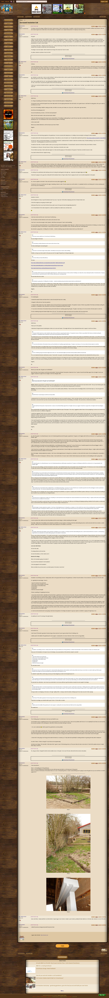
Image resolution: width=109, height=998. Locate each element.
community (8, 53)
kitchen (8, 43)
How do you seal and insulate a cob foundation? (49, 975)
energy (8, 36)
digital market (8, 92)
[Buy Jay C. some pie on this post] (96, 62)
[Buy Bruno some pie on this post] (96, 26)
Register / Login (104, 1)
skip (8, 76)
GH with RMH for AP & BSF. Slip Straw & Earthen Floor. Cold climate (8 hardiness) (57, 963)
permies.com (8, 96)
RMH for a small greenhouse (43, 965)
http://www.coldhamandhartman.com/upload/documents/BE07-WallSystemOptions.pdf (48, 262)
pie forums (8, 99)
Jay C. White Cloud (22, 61)
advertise (38, 996)
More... (62, 990)
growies (8, 23)
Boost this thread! (62, 957)
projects (8, 89)
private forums (8, 102)
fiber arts (8, 59)
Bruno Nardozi (22, 25)
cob (24, 20)
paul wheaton (69, 996)
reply (62, 946)
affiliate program (44, 996)
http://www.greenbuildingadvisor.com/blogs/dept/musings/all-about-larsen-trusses (47, 265)
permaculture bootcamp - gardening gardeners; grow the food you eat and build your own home (62, 985)
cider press (8, 86)
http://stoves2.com (44, 935)
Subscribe (7, 1)
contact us (34, 996)
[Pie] (11, 1)
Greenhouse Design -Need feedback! (45, 968)
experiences (8, 79)
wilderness (8, 56)
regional (8, 69)
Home (2, 1)
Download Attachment (69, 58)
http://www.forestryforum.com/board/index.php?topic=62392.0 (43, 268)
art (8, 63)
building (8, 30)
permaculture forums (8, 20)
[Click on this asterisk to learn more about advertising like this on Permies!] (84, 13)
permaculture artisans (8, 66)
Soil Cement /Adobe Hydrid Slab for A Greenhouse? (49, 978)
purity (8, 46)
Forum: (21, 20)
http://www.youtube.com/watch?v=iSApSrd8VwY (96, 137)
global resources (8, 82)
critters (8, 26)
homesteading (8, 33)
